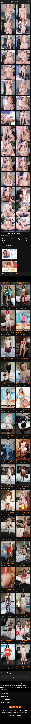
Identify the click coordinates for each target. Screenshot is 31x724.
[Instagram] (13, 707)
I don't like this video (2, 241)
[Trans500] (9, 266)
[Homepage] (15, 1)
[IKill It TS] (9, 254)
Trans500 (9, 260)
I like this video (2, 238)
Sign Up (12, 677)
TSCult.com (16, 710)
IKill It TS (9, 247)
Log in (8, 677)
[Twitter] (10, 707)
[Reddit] (20, 707)
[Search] (29, 1)
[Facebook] (17, 707)
